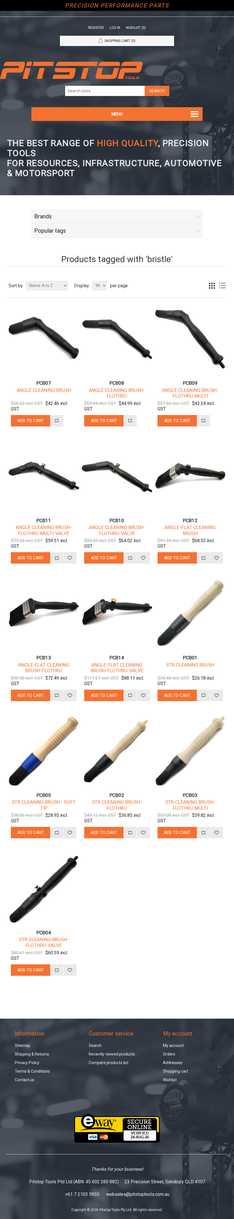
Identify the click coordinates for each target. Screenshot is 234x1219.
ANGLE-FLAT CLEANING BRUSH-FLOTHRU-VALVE (117, 667)
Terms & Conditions (32, 1071)
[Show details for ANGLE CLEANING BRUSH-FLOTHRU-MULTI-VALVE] (43, 476)
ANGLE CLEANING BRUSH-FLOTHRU (117, 393)
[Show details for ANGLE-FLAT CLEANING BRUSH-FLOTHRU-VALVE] (116, 613)
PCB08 (117, 383)
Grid (211, 285)
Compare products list (108, 1062)
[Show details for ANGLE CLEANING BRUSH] (43, 338)
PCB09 (190, 383)
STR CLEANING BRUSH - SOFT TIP (44, 805)
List (222, 285)
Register (96, 28)
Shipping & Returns (32, 1054)
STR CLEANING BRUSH (190, 665)
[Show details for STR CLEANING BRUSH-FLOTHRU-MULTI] (190, 751)
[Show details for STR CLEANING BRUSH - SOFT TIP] (43, 751)
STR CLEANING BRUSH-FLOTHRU (117, 805)
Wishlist (170, 1080)
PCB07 (44, 383)
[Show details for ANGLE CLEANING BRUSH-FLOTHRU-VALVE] (116, 476)
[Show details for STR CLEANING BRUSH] (190, 613)
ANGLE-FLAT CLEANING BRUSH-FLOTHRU (43, 667)
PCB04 (44, 932)
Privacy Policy (27, 1062)
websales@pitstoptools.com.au (137, 1194)
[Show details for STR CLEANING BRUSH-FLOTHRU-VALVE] (43, 888)
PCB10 (117, 520)
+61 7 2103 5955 (82, 1194)
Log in (115, 28)
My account (173, 1045)
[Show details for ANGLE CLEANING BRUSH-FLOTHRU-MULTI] (190, 338)
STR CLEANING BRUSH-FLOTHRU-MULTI (190, 805)
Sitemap (22, 1045)
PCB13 (44, 658)
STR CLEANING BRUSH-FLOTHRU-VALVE (44, 942)
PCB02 (117, 795)
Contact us (24, 1080)
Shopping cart (175, 1071)
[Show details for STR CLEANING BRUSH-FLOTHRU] (116, 751)
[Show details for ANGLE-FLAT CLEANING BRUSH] (190, 476)
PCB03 (190, 795)
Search (95, 1045)
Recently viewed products (112, 1054)
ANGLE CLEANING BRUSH (44, 390)
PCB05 (44, 795)
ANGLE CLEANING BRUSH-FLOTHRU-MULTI (190, 393)
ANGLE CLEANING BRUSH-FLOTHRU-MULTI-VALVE (44, 530)
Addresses (172, 1062)
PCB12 (190, 520)
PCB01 (190, 658)
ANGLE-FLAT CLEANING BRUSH (190, 530)
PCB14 (117, 658)
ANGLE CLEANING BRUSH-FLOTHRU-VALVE (117, 530)
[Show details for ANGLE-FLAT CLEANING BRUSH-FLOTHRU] (43, 613)
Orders (169, 1054)
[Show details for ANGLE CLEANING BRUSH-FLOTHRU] (116, 338)
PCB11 (44, 520)
